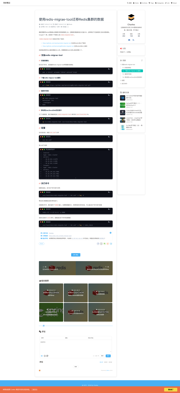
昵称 (42, 338)
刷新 (76, 366)
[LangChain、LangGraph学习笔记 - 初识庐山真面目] (122, 120)
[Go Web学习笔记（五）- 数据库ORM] (122, 127)
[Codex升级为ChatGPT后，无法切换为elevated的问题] (122, 112)
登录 (102, 355)
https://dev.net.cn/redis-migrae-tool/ (60, 236)
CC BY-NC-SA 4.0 (77, 238)
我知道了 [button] (170, 389)
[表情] (45, 356)
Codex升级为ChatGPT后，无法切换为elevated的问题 (134, 111)
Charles (51, 233)
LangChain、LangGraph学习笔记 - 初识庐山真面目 (134, 119)
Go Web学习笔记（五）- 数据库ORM (134, 126)
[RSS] (133, 40)
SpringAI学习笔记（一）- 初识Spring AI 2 (133, 104)
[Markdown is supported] (42, 356)
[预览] (47, 356)
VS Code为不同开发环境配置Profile (134, 97)
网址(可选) (90, 338)
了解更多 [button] (34, 389)
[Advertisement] (131, 164)
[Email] (129, 40)
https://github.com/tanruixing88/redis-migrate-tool (58, 46)
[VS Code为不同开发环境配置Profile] (122, 98)
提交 (108, 355)
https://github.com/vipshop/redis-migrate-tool (57, 43)
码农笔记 (101, 238)
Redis (70, 24)
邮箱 (66, 338)
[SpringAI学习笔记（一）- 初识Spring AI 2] (122, 105)
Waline (107, 370)
